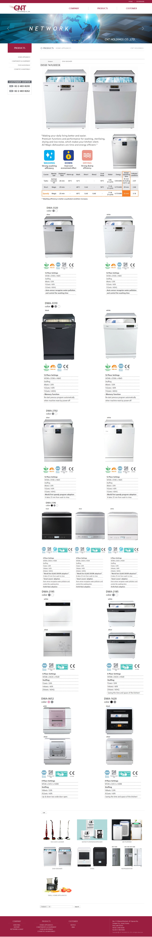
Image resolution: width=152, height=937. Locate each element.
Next (143, 29)
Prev (9, 29)
